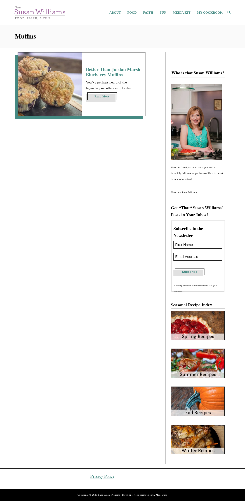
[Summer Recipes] (198, 363)
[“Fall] (198, 401)
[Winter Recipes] (198, 439)
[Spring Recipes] (198, 325)
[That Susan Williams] (40, 12)
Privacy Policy (102, 476)
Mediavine (162, 494)
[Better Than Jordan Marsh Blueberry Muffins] (50, 84)
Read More (103, 97)
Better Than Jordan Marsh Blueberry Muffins (113, 72)
